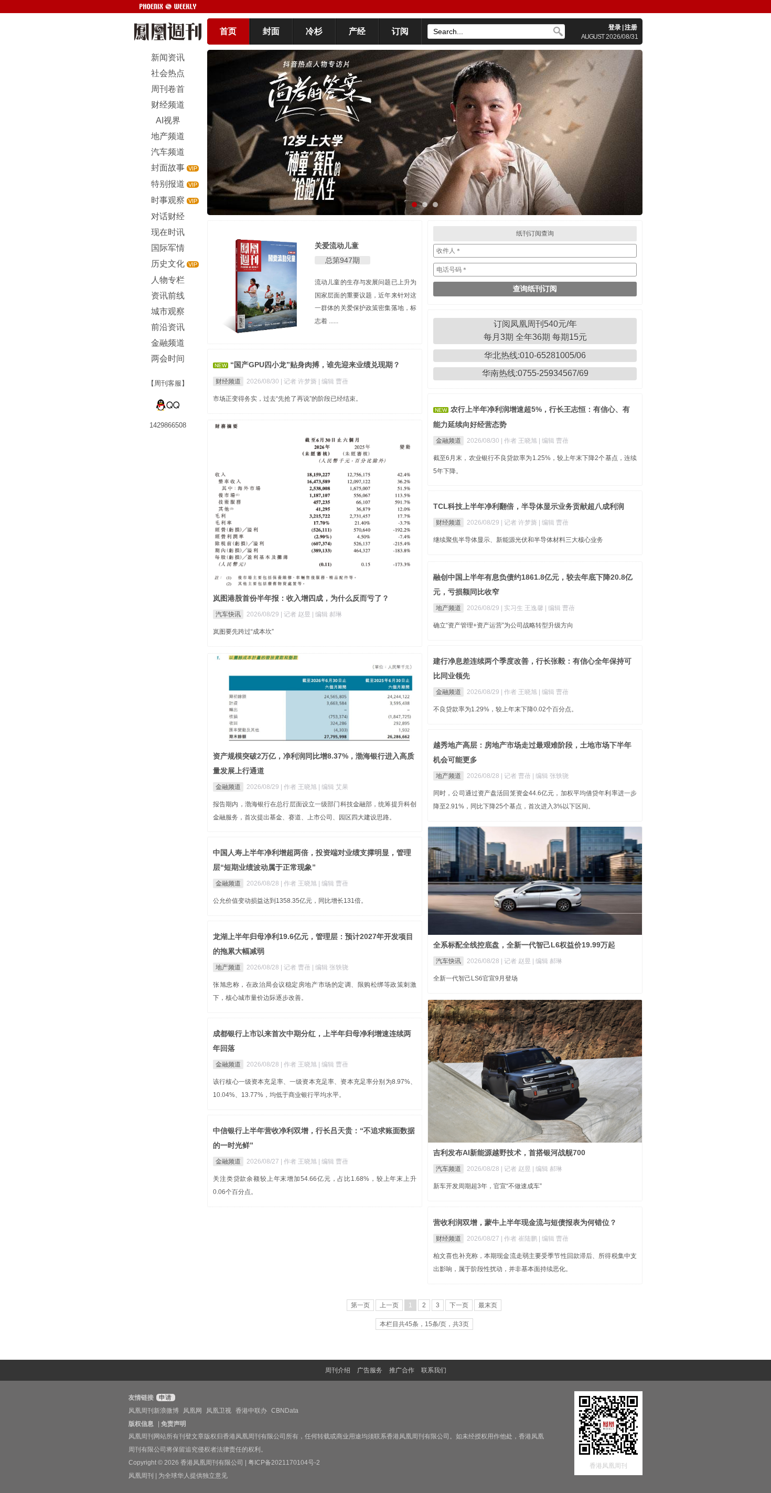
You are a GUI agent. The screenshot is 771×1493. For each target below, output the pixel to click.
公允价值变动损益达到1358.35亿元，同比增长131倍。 (290, 900)
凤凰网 (192, 1410)
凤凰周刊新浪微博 (153, 1410)
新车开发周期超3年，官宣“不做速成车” (487, 1186)
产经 (357, 31)
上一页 (389, 1305)
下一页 (458, 1305)
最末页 (487, 1305)
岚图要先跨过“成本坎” (243, 631)
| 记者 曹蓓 (516, 776)
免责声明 (173, 1423)
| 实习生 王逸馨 (523, 608)
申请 (164, 1397)
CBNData (284, 1410)
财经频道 (228, 381)
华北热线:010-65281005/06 (535, 355)
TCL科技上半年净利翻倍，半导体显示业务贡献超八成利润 (528, 506)
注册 (631, 27)
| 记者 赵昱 (296, 614)
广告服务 (369, 1370)
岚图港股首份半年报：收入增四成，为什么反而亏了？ (301, 598)
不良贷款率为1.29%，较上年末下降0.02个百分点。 (505, 709)
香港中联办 (251, 1410)
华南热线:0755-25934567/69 (535, 373)
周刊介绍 (337, 1370)
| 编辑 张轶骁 (550, 776)
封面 (271, 31)
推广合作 (401, 1370)
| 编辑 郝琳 (327, 614)
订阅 (400, 31)
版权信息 (141, 1423)
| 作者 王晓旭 (520, 440)
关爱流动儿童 (337, 245)
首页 (228, 31)
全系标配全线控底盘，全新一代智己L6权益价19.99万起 (524, 945)
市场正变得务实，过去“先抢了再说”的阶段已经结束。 (287, 398)
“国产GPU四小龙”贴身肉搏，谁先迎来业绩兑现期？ (315, 364)
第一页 (360, 1305)
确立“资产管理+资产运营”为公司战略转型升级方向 (503, 625)
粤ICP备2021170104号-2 (284, 1462)
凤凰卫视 (218, 1410)
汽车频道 (448, 1168)
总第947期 (342, 260)
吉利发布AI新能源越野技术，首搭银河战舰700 (509, 1152)
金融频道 (448, 440)
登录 (614, 27)
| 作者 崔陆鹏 (520, 1238)
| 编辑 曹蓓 (333, 381)
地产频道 (448, 608)
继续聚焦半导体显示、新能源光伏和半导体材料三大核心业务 (518, 539)
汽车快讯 (228, 614)
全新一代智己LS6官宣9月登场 (475, 978)
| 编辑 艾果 (333, 787)
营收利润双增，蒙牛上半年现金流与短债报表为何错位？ (525, 1222)
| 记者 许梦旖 (299, 381)
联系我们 (433, 1370)
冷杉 (314, 31)
